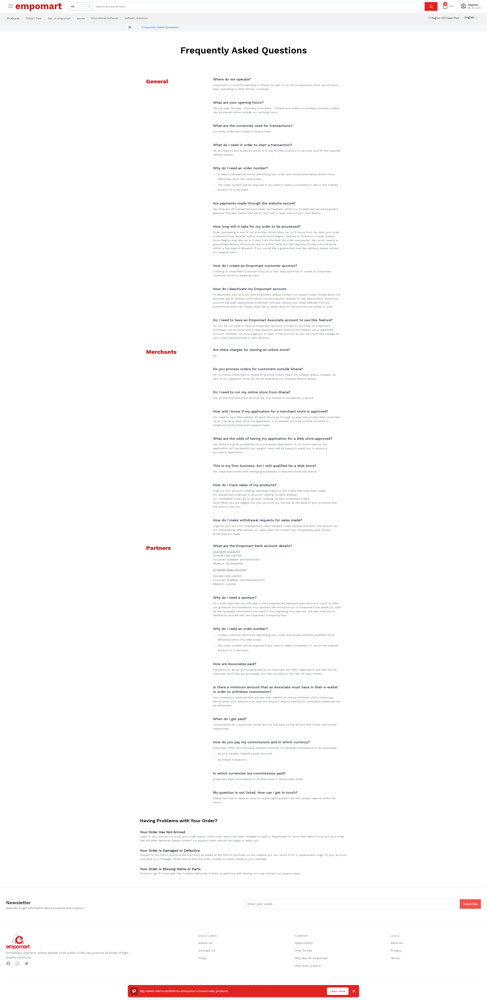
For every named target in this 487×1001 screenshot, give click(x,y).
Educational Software (104, 18)
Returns (397, 943)
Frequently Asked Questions (160, 27)
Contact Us (206, 950)
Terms (395, 958)
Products (13, 18)
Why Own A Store (308, 966)
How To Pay (303, 950)
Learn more (337, 991)
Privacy (396, 950)
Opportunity (304, 943)
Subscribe (470, 904)
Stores (81, 18)
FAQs (202, 958)
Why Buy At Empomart (311, 958)
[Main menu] (10, 6)
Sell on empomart (59, 18)
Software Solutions (136, 18)
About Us (205, 943)
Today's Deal (33, 18)
